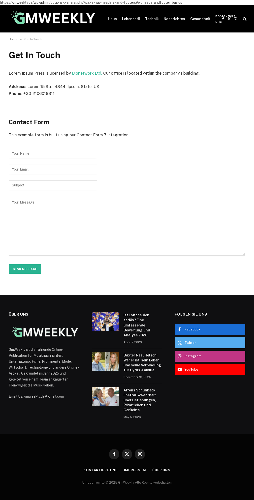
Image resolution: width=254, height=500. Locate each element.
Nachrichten (174, 19)
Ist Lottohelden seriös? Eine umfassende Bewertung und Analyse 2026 (137, 325)
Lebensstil (131, 19)
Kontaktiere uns (225, 19)
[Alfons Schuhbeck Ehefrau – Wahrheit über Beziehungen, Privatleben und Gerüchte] (105, 396)
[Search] (244, 19)
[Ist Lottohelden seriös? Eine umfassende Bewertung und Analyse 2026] (105, 321)
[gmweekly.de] (52, 18)
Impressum (135, 470)
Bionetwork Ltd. (87, 73)
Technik (152, 19)
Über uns (161, 470)
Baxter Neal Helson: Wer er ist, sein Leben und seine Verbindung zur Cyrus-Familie (142, 362)
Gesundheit (200, 19)
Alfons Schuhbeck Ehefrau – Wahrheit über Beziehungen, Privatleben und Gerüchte (140, 400)
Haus (112, 19)
